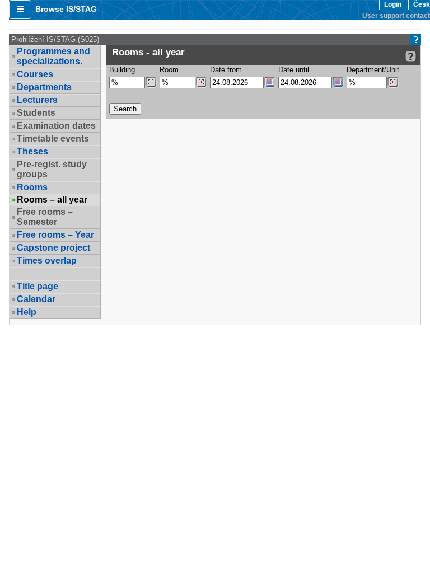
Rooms (32, 187)
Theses (32, 151)
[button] (20, 9)
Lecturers (37, 100)
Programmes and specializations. (53, 56)
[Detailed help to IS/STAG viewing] (411, 56)
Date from (226, 69)
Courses (35, 74)
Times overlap (47, 260)
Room (169, 69)
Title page (37, 286)
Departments (44, 87)
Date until (293, 69)
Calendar (36, 299)
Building (122, 69)
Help (26, 312)
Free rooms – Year (55, 234)
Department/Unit (373, 69)
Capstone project (53, 247)
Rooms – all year (52, 200)
